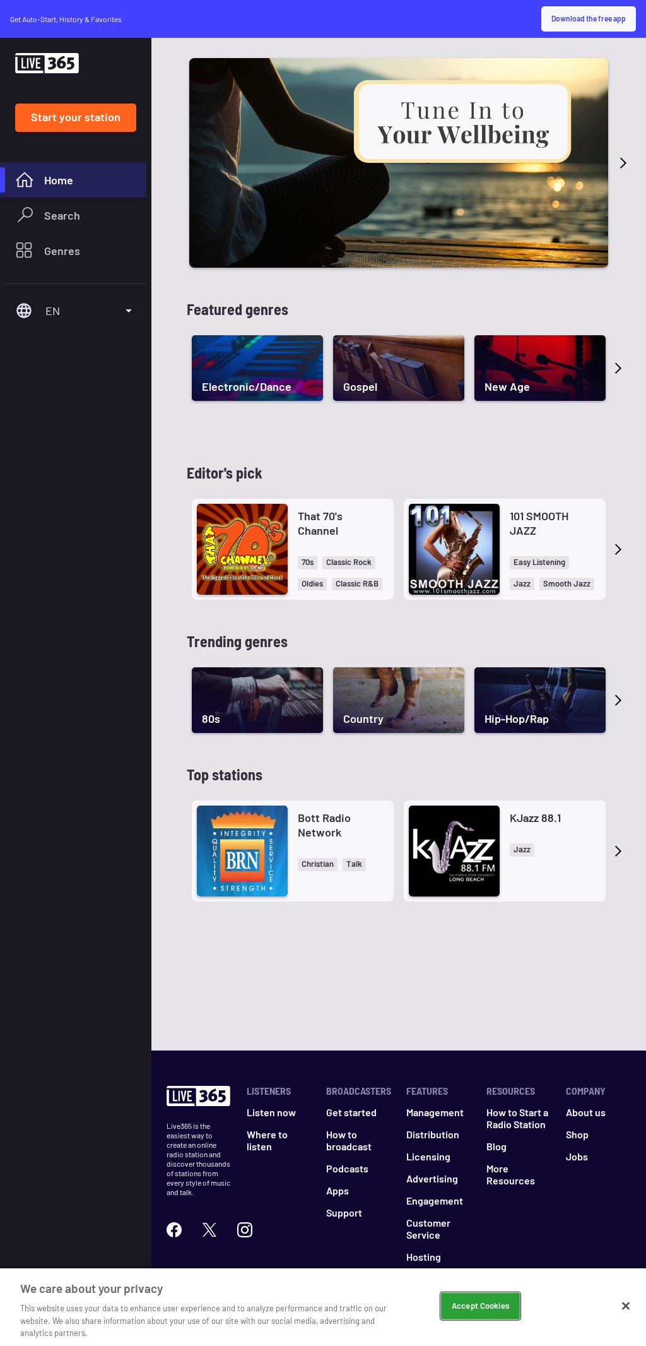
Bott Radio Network (324, 825)
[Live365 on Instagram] (244, 1230)
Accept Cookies (480, 1306)
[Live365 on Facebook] (174, 1230)
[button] (307, 562)
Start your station (75, 117)
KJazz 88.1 (535, 818)
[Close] (626, 1306)
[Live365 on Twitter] (209, 1230)
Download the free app (588, 18)
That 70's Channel (320, 523)
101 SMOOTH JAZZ (539, 523)
